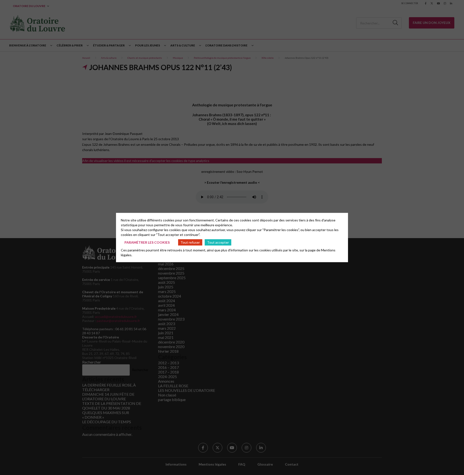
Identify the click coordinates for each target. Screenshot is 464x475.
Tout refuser (190, 242)
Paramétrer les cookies (147, 242)
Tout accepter (218, 242)
